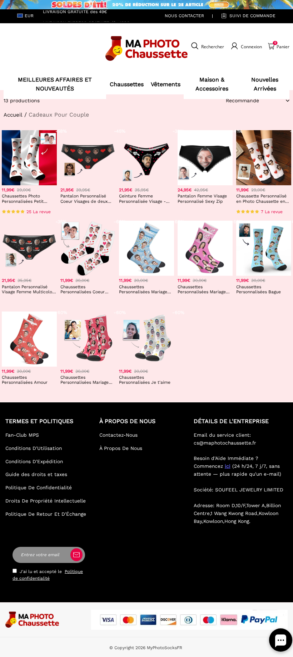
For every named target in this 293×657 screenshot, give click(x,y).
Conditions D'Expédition (34, 461)
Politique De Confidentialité (38, 487)
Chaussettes (127, 84)
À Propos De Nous (120, 448)
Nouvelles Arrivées (264, 84)
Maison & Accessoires (211, 84)
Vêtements (165, 84)
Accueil (13, 115)
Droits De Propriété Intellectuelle (45, 501)
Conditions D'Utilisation (33, 448)
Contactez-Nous (118, 435)
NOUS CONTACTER (184, 15)
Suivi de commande (252, 15)
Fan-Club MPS (22, 435)
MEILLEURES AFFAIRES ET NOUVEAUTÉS (55, 84)
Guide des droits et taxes (36, 474)
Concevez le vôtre (29, 212)
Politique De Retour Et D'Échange (45, 514)
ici (227, 466)
